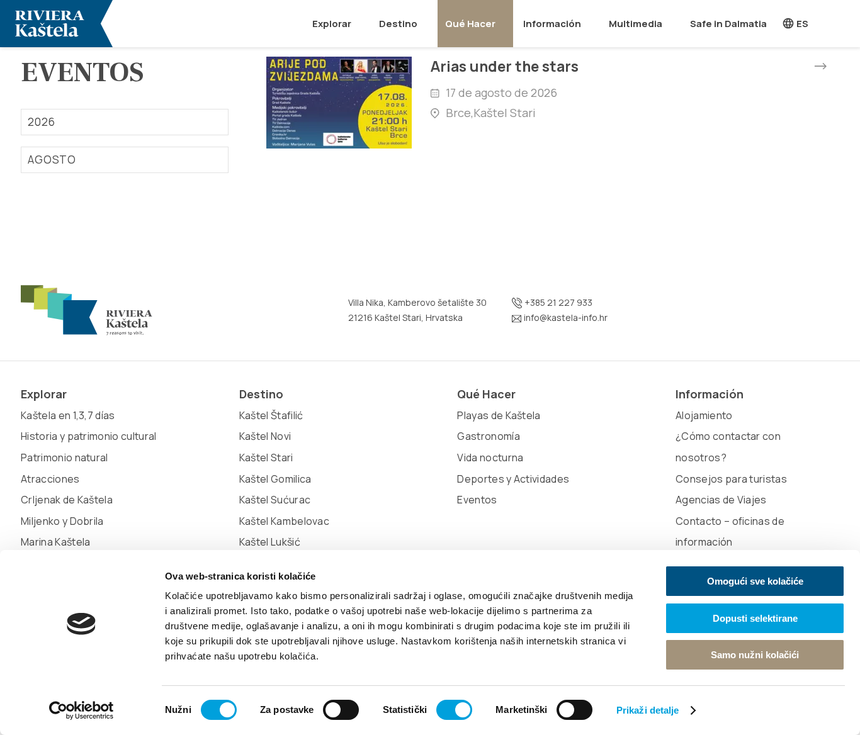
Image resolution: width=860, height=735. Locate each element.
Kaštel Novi (265, 436)
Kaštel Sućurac (274, 500)
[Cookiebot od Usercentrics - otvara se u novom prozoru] (81, 710)
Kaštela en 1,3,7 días (68, 415)
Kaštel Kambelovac (284, 521)
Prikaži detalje (647, 710)
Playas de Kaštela (498, 415)
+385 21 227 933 (557, 302)
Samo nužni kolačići (755, 654)
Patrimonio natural (64, 457)
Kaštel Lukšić (269, 542)
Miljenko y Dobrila (62, 521)
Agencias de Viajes (721, 500)
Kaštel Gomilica (275, 479)
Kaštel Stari (266, 457)
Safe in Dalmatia (728, 23)
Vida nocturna (490, 457)
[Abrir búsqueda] (843, 23)
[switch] (341, 710)
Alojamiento (704, 415)
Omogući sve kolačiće (755, 581)
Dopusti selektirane (755, 618)
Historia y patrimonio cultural (89, 436)
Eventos (477, 500)
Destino (398, 23)
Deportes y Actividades (513, 479)
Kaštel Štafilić (271, 415)
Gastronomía (488, 436)
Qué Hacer (470, 23)
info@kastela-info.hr (565, 317)
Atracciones (50, 479)
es (801, 23)
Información (552, 23)
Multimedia (635, 23)
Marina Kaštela (55, 542)
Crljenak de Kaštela (67, 500)
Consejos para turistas (731, 479)
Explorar (331, 23)
